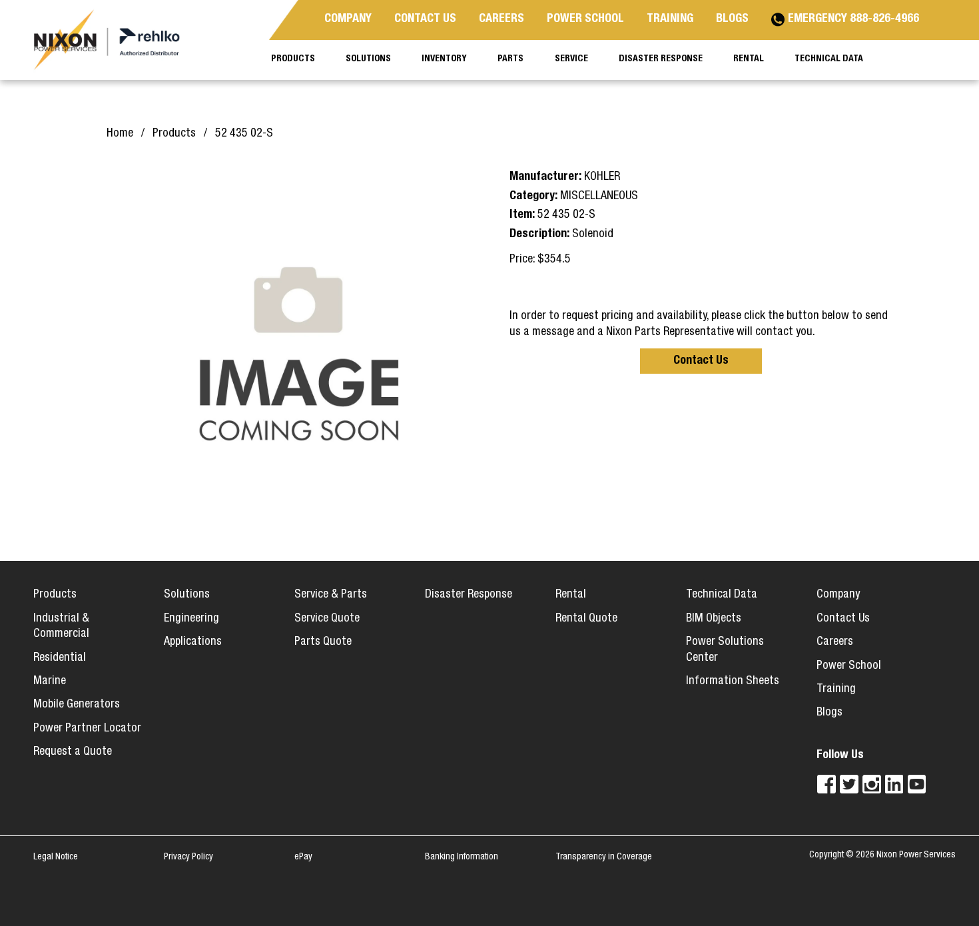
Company (838, 595)
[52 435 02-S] (298, 346)
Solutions (187, 595)
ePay (303, 857)
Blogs (829, 713)
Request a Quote (72, 752)
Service (571, 59)
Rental (570, 595)
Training (836, 689)
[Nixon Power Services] (113, 40)
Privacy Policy (188, 857)
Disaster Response (468, 595)
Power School (848, 666)
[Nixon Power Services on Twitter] (849, 784)
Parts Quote (323, 642)
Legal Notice (55, 857)
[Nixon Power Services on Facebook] (826, 784)
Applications (193, 642)
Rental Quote (586, 619)
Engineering (191, 619)
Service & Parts (330, 595)
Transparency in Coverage (603, 857)
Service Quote (327, 619)
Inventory (444, 59)
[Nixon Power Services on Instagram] (871, 784)
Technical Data (721, 595)
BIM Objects (713, 619)
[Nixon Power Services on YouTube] (917, 784)
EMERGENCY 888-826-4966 (853, 19)
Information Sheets (732, 682)
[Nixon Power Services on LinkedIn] (894, 784)
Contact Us (701, 361)
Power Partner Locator (87, 729)
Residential (59, 658)
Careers (834, 642)
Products (55, 595)
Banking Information (461, 857)
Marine (49, 682)
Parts (510, 59)
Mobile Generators (76, 705)
